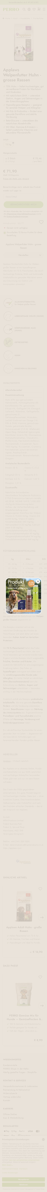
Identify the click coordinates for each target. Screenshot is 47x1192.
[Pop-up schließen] (38, 581)
